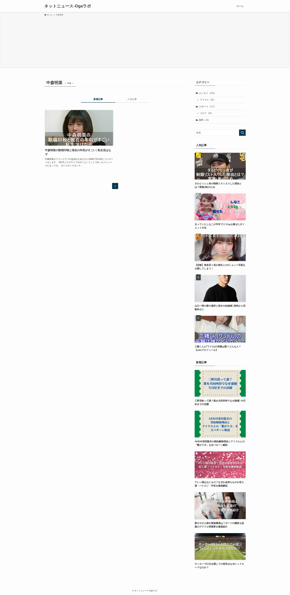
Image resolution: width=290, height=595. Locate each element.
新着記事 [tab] (98, 99)
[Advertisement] (145, 41)
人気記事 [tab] (132, 99)
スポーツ (207, 106)
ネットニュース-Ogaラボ (67, 6)
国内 (204, 120)
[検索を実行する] (242, 132)
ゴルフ (206, 113)
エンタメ (207, 93)
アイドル (207, 99)
